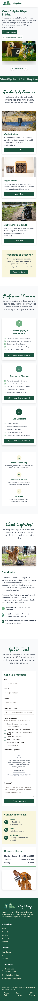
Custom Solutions (12, 745)
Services (8, 30)
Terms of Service (19, 994)
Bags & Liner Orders (13, 739)
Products (5, 932)
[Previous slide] (12, 69)
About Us (5, 938)
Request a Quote (19, 272)
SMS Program (32, 994)
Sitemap (5, 959)
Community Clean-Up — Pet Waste (18, 729)
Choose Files (19, 770)
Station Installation (13, 727)
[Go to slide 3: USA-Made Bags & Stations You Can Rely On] (20, 68)
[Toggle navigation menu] (34, 3)
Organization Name (11, 708)
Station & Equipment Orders (16, 742)
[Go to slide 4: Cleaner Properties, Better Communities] (22, 68)
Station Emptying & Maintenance (17, 724)
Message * (8, 783)
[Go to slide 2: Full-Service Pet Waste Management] (18, 68)
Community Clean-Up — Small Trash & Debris (19, 733)
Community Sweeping (14, 736)
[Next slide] (26, 69)
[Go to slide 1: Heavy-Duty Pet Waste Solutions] (16, 68)
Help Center (6, 952)
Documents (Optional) (12, 750)
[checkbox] (5, 724)
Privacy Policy (6, 994)
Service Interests (10, 718)
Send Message (20, 801)
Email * (6, 689)
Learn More (19, 150)
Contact (5, 942)
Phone (6, 699)
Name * (7, 680)
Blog (3, 955)
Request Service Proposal (14, 35)
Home (4, 929)
